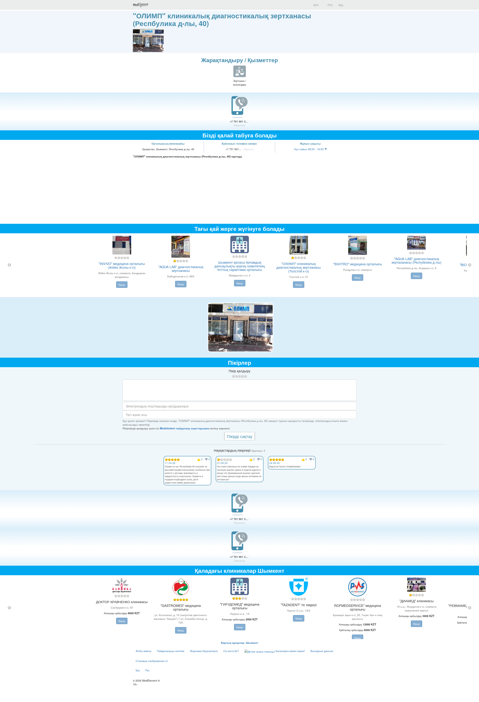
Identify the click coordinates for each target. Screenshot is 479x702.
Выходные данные (321, 651)
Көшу (122, 284)
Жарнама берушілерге (204, 651)
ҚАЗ (315, 5)
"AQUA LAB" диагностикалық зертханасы (180, 268)
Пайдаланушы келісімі (170, 651)
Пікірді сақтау (239, 436)
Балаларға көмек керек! (290, 651)
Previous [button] (9, 265)
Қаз (138, 670)
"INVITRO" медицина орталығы (357, 263)
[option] (239, 265)
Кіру (340, 5)
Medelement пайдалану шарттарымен (184, 428)
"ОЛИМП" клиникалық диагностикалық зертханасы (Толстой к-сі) (298, 267)
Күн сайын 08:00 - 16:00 (309, 149)
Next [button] (470, 265)
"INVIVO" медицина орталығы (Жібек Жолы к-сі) (122, 265)
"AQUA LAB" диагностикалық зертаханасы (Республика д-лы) (416, 260)
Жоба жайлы (143, 651)
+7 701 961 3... (239, 123)
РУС (330, 5)
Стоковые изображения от (152, 661)
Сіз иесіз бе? (231, 651)
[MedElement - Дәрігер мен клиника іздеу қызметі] (140, 5)
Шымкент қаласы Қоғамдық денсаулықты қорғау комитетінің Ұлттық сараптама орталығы (239, 266)
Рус (147, 670)
